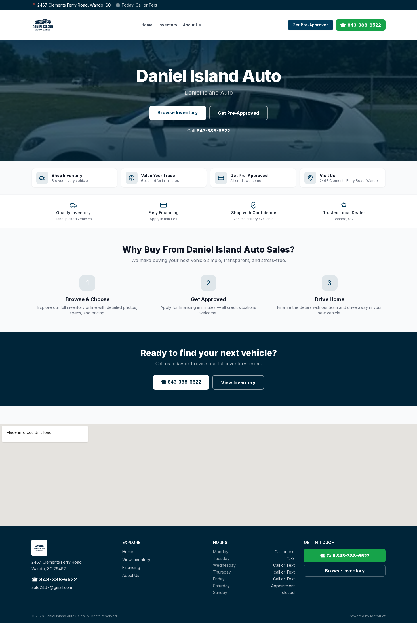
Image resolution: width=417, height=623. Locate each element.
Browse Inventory (177, 112)
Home (147, 24)
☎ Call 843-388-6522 (345, 556)
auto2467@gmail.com (51, 587)
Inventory (167, 24)
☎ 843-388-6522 (181, 382)
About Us (192, 24)
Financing (131, 567)
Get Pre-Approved (310, 24)
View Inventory (238, 382)
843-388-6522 (213, 131)
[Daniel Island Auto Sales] (42, 25)
